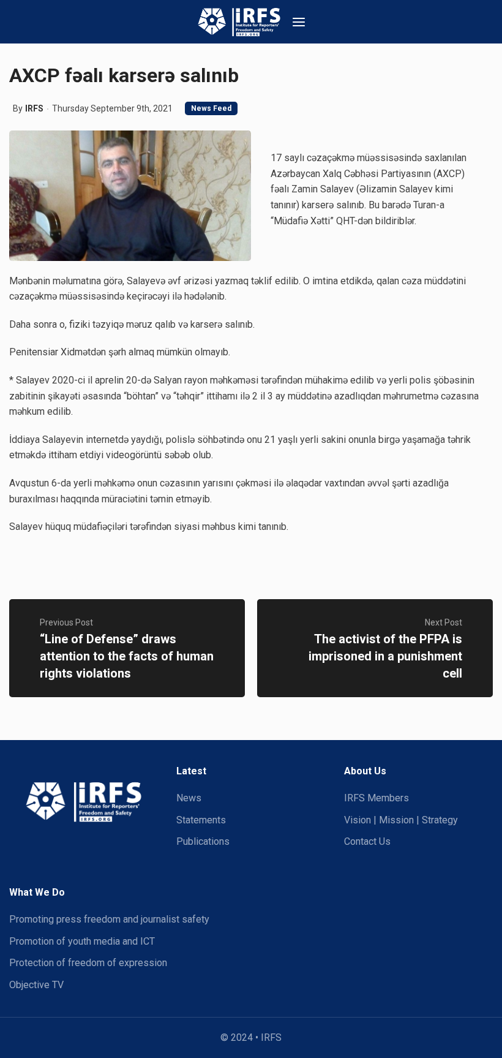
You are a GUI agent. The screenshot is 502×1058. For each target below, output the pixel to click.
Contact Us (367, 841)
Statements (201, 820)
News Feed (211, 108)
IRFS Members (376, 798)
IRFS (34, 108)
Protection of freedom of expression (88, 963)
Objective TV (36, 985)
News (188, 798)
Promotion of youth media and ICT (82, 941)
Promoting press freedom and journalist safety (109, 919)
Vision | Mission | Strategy (401, 820)
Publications (203, 841)
